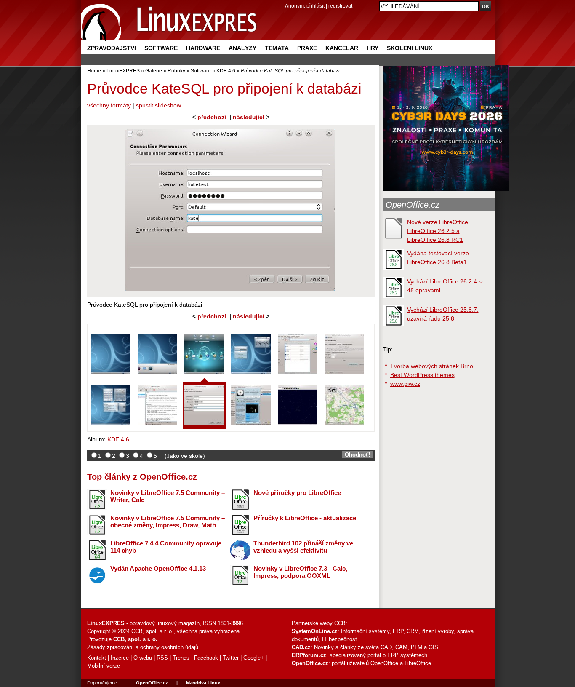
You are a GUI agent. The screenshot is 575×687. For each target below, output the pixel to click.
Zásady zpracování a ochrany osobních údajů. (143, 647)
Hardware (203, 48)
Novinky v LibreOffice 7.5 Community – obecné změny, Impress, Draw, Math (167, 521)
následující (248, 117)
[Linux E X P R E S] (169, 21)
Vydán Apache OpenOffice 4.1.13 (158, 568)
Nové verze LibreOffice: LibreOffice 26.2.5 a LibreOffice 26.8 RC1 (438, 231)
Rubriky (176, 70)
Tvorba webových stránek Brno (431, 366)
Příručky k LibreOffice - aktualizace (304, 517)
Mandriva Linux (203, 682)
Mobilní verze (103, 666)
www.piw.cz (405, 383)
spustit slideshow (158, 105)
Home (94, 70)
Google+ (253, 658)
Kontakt (96, 658)
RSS (162, 658)
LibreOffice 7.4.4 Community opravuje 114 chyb (165, 547)
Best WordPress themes (422, 375)
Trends (181, 658)
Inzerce (120, 658)
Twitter (231, 658)
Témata (277, 48)
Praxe (307, 48)
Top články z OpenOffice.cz (142, 476)
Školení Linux (409, 48)
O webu (142, 658)
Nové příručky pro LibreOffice (297, 492)
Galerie (153, 70)
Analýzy (242, 48)
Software (161, 48)
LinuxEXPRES (123, 70)
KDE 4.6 (225, 70)
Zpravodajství (111, 48)
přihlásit (315, 5)
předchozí (211, 117)
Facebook (206, 658)
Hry (372, 48)
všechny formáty (109, 105)
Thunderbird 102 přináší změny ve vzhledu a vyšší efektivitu (303, 547)
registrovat (340, 5)
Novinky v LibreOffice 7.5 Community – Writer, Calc (167, 496)
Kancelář (341, 48)
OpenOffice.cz (412, 204)
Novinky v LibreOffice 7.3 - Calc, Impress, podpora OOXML (300, 572)
